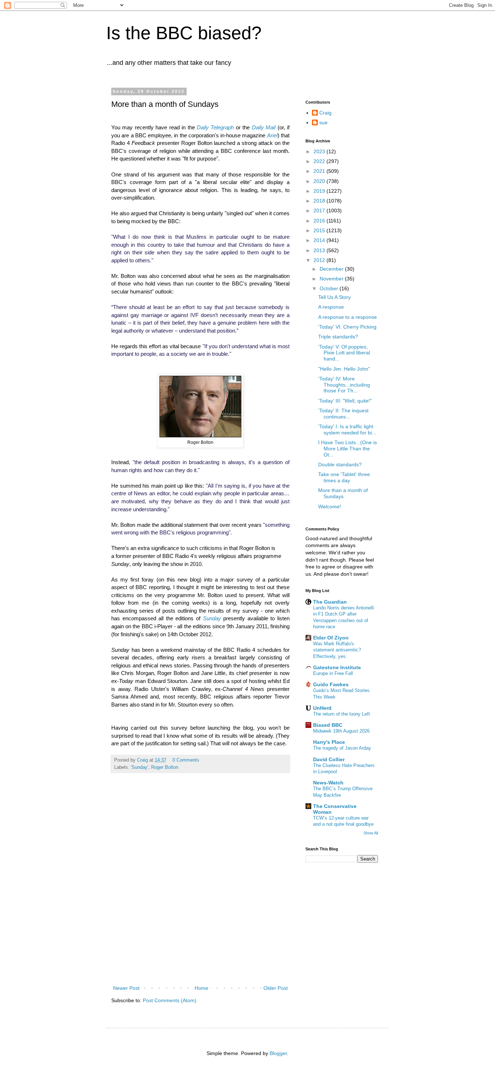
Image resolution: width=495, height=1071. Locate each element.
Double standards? (340, 464)
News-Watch (328, 782)
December (332, 269)
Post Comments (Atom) (169, 1000)
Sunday (212, 618)
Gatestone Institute (337, 667)
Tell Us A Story (334, 297)
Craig (325, 113)
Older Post (275, 988)
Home (201, 988)
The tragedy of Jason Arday (342, 748)
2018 (319, 201)
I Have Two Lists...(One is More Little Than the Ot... (347, 448)
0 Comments (185, 760)
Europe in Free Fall (333, 673)
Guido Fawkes (331, 684)
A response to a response (347, 317)
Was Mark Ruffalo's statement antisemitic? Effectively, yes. (337, 650)
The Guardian (330, 602)
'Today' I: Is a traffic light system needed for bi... (347, 430)
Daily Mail (263, 127)
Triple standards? (338, 336)
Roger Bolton (164, 767)
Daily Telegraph (215, 127)
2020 (319, 181)
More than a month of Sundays (343, 493)
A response (331, 307)
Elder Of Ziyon (331, 638)
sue (323, 122)
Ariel (272, 135)
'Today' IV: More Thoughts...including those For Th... (344, 385)
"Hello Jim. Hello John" (344, 369)
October (330, 288)
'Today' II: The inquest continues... (343, 414)
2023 (319, 151)
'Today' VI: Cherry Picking (347, 327)
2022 (319, 161)
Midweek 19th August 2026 (341, 731)
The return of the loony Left (341, 714)
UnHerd (322, 708)
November (332, 279)
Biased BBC (327, 725)
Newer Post (126, 988)
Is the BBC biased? (184, 33)
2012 (319, 260)
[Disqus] (200, 887)
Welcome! (329, 506)
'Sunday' (139, 767)
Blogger (278, 1053)
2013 (319, 250)
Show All (370, 833)
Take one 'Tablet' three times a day (344, 477)
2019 (319, 191)
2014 (319, 240)
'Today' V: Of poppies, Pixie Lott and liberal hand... (344, 353)
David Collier (329, 759)
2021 (319, 171)
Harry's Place (329, 742)
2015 (319, 230)
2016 (319, 221)
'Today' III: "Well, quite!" (345, 401)
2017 (319, 210)
